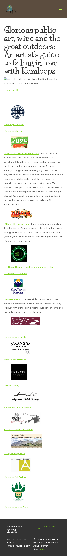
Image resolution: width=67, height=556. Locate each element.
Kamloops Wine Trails (15, 337)
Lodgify (43, 549)
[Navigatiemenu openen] (60, 9)
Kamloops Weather (14, 125)
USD (29, 527)
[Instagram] (12, 531)
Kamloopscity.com (13, 131)
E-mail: (10, 542)
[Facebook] (8, 531)
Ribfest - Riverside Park (16, 224)
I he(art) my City (12, 90)
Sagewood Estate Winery (17, 408)
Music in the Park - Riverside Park (21, 153)
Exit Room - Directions (15, 274)
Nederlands (13, 527)
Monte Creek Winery (15, 360)
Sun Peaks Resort (13, 299)
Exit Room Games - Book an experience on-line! (29, 267)
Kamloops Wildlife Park (16, 507)
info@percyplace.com (18, 546)
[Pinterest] (16, 531)
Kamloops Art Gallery (15, 477)
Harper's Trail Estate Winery (18, 429)
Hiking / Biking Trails (14, 454)
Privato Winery (11, 386)
